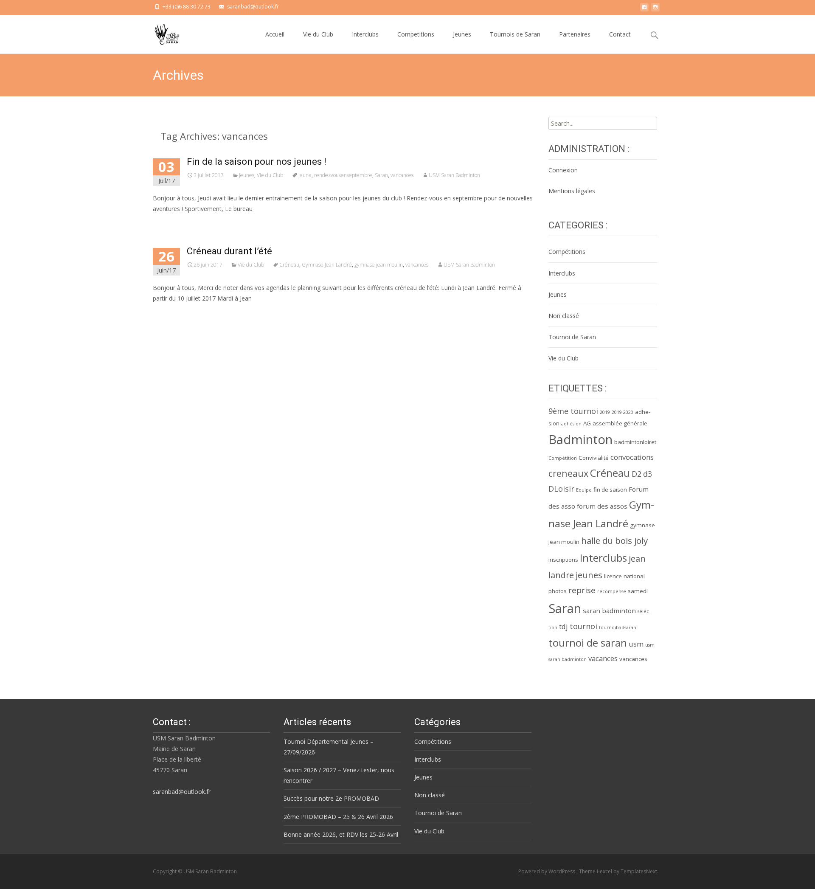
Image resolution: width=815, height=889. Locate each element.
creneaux (568, 473)
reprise (582, 590)
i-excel (605, 871)
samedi (638, 591)
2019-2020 (622, 412)
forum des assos (602, 506)
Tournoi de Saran (572, 337)
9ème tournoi (573, 411)
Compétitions (566, 252)
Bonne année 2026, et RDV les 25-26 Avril (341, 834)
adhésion (571, 424)
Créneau (289, 264)
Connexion (563, 170)
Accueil (274, 34)
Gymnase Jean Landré (327, 264)
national (634, 576)
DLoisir (561, 489)
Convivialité (594, 457)
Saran (381, 175)
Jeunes (462, 34)
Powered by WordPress (547, 871)
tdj (563, 626)
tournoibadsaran (617, 627)
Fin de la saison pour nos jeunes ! (256, 161)
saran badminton (609, 610)
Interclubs (365, 34)
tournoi (583, 626)
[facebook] (644, 10)
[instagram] (655, 10)
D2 (636, 474)
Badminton (580, 439)
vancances (402, 175)
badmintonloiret (635, 442)
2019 (605, 412)
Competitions (415, 34)
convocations (632, 457)
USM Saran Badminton (454, 175)
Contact (620, 34)
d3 (647, 474)
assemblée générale (620, 423)
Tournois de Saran (515, 34)
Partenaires (574, 34)
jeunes (589, 575)
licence (613, 576)
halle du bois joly (614, 540)
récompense (611, 591)
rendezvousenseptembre (343, 175)
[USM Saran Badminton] (160, 32)
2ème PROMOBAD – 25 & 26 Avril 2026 (338, 817)
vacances (603, 658)
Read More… (172, 314)
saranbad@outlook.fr (182, 792)
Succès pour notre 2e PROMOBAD (331, 798)
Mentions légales (571, 191)
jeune (305, 175)
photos (557, 591)
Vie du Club (318, 34)
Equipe (584, 490)
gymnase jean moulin (378, 264)
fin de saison (610, 489)
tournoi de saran (587, 643)
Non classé (563, 316)
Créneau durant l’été (229, 251)
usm (636, 644)
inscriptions (563, 559)
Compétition (562, 458)
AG (587, 423)
